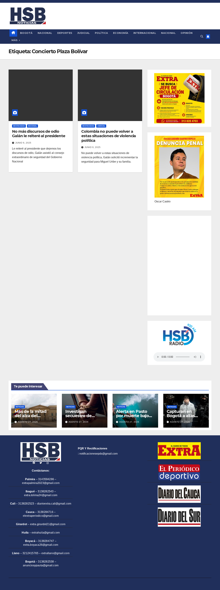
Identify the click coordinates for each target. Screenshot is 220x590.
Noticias (20, 407)
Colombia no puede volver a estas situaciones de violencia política (108, 136)
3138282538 (46, 561)
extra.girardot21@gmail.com (47, 524)
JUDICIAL (83, 33)
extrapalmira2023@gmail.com (40, 483)
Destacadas (19, 126)
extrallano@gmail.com (55, 553)
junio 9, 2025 (23, 143)
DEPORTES (64, 33)
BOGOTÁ (26, 33)
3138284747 (46, 541)
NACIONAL (45, 33)
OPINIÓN (187, 33)
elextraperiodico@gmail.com (41, 515)
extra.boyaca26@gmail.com (40, 544)
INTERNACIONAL (144, 33)
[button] (201, 36)
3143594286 (46, 479)
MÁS (15, 40)
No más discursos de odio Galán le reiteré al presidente (38, 133)
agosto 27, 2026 (28, 422)
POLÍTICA (101, 33)
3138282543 (45, 491)
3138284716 (45, 512)
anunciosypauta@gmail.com (40, 565)
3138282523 (26, 503)
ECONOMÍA (120, 33)
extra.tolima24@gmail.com (40, 495)
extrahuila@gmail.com (46, 532)
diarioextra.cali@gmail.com (54, 503)
